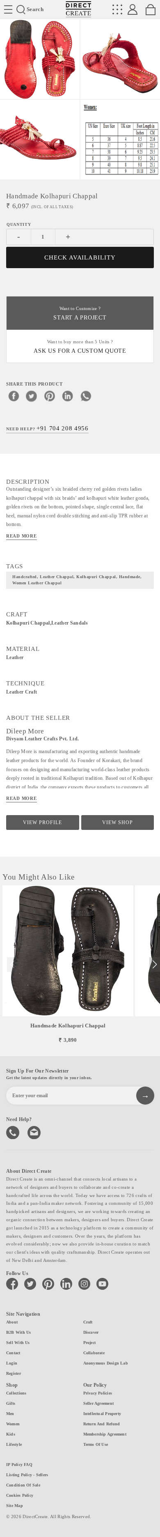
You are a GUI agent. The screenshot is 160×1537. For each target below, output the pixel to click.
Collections (16, 1393)
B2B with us (18, 1332)
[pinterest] (49, 395)
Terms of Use (95, 1444)
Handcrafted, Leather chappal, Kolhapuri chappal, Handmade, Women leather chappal (77, 579)
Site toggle (8, 9)
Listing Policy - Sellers (27, 1475)
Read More (21, 535)
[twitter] (31, 395)
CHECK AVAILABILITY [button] (80, 257)
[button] (154, 965)
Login (11, 1363)
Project (89, 1342)
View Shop (117, 822)
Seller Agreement (98, 1403)
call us (13, 1131)
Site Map (14, 1505)
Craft (88, 1322)
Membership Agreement (104, 1434)
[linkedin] (67, 395)
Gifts (10, 1403)
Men (10, 1413)
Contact (13, 1353)
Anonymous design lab (105, 1363)
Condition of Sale (23, 1485)
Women (13, 1424)
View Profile (42, 822)
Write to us (34, 1131)
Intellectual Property (102, 1413)
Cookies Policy (19, 1495)
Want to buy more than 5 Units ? (80, 347)
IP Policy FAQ (19, 1464)
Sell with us (18, 1342)
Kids (10, 1434)
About (12, 1322)
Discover (91, 1332)
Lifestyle (14, 1444)
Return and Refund (101, 1424)
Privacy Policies (97, 1393)
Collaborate (94, 1353)
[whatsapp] (85, 395)
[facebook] (13, 395)
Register (13, 1373)
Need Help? (47, 428)
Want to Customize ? (79, 313)
